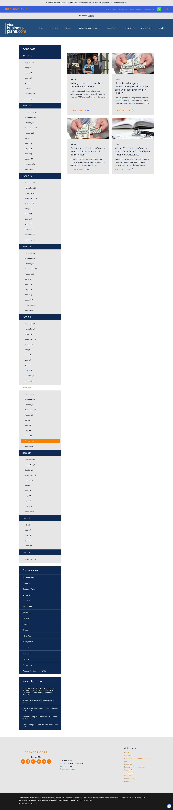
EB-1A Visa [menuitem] (27, 606)
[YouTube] (33, 761)
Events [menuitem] (25, 630)
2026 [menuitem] (27, 56)
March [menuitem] (29, 88)
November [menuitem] (30, 117)
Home (126, 752)
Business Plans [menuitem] (29, 589)
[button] (169, 806)
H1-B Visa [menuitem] (27, 636)
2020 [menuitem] (27, 453)
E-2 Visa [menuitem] (26, 601)
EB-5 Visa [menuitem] (27, 612)
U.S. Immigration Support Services (137, 758)
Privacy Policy (129, 779)
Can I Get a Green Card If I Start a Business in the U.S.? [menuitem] (40, 709)
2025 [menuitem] (27, 105)
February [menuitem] (30, 94)
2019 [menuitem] (26, 518)
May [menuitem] (28, 78)
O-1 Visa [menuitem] (26, 659)
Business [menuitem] (26, 583)
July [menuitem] (28, 68)
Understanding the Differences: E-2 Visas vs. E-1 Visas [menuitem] (40, 717)
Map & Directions (68, 769)
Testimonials (149, 9)
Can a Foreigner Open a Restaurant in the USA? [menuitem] (40, 725)
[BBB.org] (49, 761)
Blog (114, 9)
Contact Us (128, 770)
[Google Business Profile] (38, 761)
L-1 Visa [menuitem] (26, 647)
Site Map (127, 776)
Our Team (128, 755)
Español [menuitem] (26, 624)
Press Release (135, 9)
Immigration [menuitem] (28, 642)
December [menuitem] (30, 112)
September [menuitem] (31, 128)
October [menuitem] (29, 123)
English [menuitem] (26, 618)
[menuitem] (41, 28)
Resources (123, 9)
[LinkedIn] (44, 761)
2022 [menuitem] (27, 317)
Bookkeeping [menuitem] (28, 577)
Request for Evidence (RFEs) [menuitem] (34, 671)
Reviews (127, 781)
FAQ (107, 9)
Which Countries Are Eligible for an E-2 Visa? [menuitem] (39, 701)
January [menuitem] (29, 99)
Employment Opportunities (134, 767)
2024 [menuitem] (27, 176)
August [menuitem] (29, 62)
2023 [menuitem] (27, 246)
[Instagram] (28, 761)
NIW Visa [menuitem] (27, 653)
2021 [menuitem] (27, 387)
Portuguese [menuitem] (27, 665)
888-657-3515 (16, 9)
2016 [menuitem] (26, 552)
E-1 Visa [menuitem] (26, 595)
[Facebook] (23, 761)
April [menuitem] (28, 83)
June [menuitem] (28, 73)
